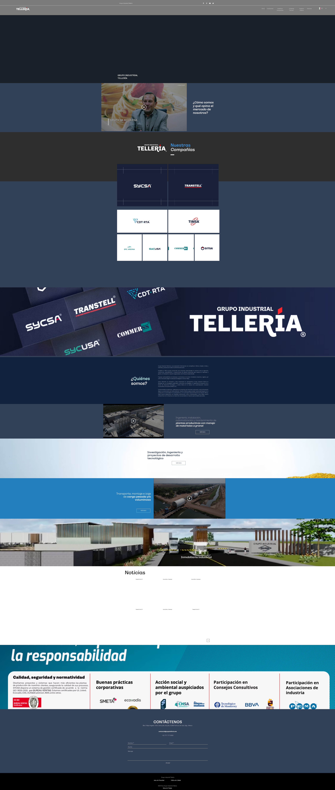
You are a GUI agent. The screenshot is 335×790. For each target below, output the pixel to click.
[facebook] (207, 3)
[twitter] (213, 3)
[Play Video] (144, 107)
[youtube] (210, 3)
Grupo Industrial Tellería (126, 3)
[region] (142, 185)
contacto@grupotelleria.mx (168, 731)
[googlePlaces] (203, 3)
